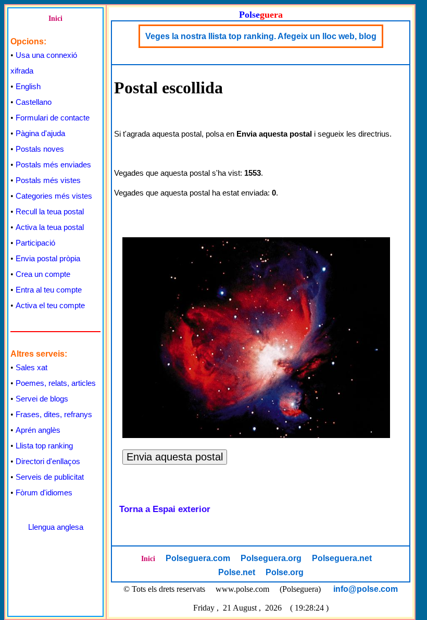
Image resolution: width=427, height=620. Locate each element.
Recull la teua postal (50, 211)
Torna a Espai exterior (164, 509)
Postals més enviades (53, 164)
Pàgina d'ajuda (40, 133)
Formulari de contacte (53, 117)
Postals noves (40, 148)
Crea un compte (43, 274)
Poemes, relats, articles (56, 383)
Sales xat (31, 367)
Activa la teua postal (50, 227)
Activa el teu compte (50, 305)
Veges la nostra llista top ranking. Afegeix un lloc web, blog (260, 36)
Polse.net (236, 572)
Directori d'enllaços (48, 461)
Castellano (34, 102)
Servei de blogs (42, 398)
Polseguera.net (342, 558)
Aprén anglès (38, 430)
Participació (35, 242)
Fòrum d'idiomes (44, 492)
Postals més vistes (48, 180)
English (28, 86)
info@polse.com (365, 589)
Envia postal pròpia (48, 258)
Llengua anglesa (55, 526)
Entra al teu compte (49, 289)
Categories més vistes (54, 195)
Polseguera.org (271, 558)
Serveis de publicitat (50, 476)
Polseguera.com (198, 558)
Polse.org (285, 572)
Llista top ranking (44, 445)
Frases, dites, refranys (54, 414)
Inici (55, 18)
